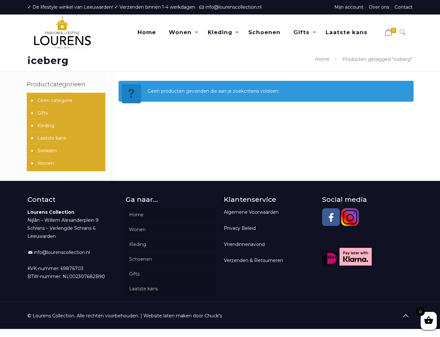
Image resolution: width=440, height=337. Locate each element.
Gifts (42, 113)
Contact (404, 7)
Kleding (45, 125)
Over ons (379, 7)
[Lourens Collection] (62, 32)
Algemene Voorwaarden (251, 212)
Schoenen (140, 259)
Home (322, 59)
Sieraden (47, 151)
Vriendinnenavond (244, 244)
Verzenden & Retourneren (253, 260)
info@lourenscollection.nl (234, 7)
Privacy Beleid (240, 228)
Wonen (45, 163)
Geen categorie (54, 100)
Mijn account (348, 7)
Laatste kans (51, 138)
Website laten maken (167, 316)
